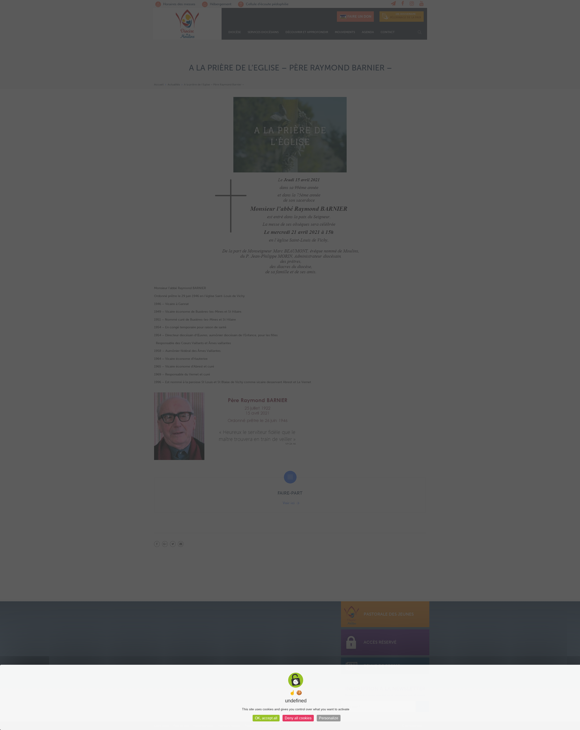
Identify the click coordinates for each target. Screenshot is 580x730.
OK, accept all (266, 718)
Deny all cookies (298, 718)
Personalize (328, 718)
